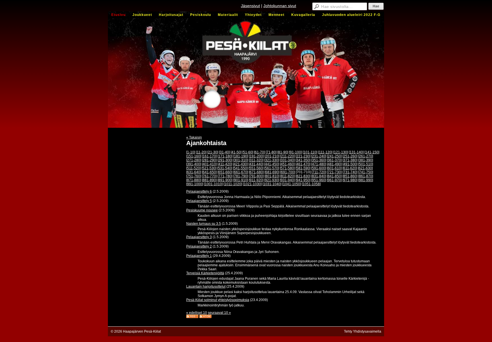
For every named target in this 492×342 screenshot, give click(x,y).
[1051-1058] (311, 184)
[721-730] (334, 172)
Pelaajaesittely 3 (199, 237)
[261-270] (365, 156)
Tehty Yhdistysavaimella (362, 331)
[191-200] (256, 156)
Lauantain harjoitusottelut (206, 287)
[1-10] (190, 152)
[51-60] (247, 152)
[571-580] (287, 168)
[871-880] (193, 180)
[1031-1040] (272, 184)
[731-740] (350, 172)
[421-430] (240, 164)
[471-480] (318, 164)
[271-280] (193, 160)
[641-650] (209, 172)
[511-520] (193, 168)
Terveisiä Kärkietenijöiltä (205, 273)
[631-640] (193, 172)
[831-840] (318, 176)
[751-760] (193, 176)
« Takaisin (194, 137)
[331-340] (287, 160)
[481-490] (334, 164)
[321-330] (271, 160)
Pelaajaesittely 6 (199, 191)
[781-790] (240, 176)
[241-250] (334, 156)
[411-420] (225, 164)
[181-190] (240, 156)
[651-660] (225, 172)
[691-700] (287, 172)
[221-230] (303, 156)
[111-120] (325, 152)
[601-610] (334, 168)
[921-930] (271, 180)
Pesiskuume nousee (202, 210)
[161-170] (209, 156)
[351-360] (318, 160)
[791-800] (256, 176)
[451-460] (287, 164)
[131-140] (356, 152)
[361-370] (334, 160)
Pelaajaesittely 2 (199, 246)
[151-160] (193, 156)
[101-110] (310, 152)
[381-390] (365, 160)
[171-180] (225, 156)
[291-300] (225, 160)
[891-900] (225, 180)
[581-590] (303, 168)
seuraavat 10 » (219, 313)
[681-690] (272, 172)
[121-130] (340, 152)
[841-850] (334, 176)
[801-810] (272, 176)
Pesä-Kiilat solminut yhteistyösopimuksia (217, 300)
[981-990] (365, 180)
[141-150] (371, 152)
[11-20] (201, 152)
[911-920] (256, 180)
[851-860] (350, 176)
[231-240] (318, 156)
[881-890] (209, 180)
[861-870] (365, 176)
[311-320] (256, 160)
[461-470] (303, 164)
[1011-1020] (233, 184)
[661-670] (240, 172)
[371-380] (350, 160)
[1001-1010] (213, 184)
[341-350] (303, 160)
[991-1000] (194, 184)
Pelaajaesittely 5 (199, 201)
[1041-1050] (291, 184)
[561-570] (271, 168)
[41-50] (236, 152)
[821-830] (303, 176)
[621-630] (365, 168)
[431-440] (256, 164)
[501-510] (365, 164)
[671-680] (256, 172)
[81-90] (282, 152)
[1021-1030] (252, 184)
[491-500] (350, 164)
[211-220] (287, 156)
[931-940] (287, 180)
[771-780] (225, 176)
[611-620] (350, 168)
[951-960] (318, 180)
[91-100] (295, 152)
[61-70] (259, 152)
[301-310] (240, 160)
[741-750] (365, 172)
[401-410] (209, 164)
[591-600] (318, 168)
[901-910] (240, 180)
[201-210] (272, 156)
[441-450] (271, 164)
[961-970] (334, 180)
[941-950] (303, 180)
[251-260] (350, 156)
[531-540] (224, 168)
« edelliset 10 (196, 313)
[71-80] (271, 152)
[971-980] (350, 180)
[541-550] (240, 168)
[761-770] (209, 176)
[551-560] (256, 168)
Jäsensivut (250, 5)
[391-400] (193, 164)
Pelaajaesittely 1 (199, 256)
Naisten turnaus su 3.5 (203, 224)
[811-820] (287, 176)
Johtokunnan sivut (279, 5)
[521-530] (209, 168)
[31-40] (224, 152)
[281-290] (209, 160)
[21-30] (212, 152)
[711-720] (318, 172)
